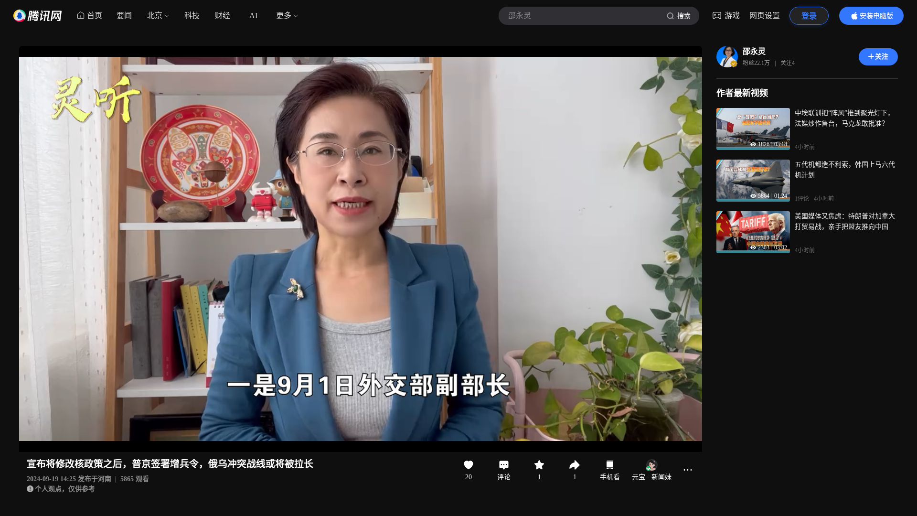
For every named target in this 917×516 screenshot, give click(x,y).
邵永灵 (754, 51)
